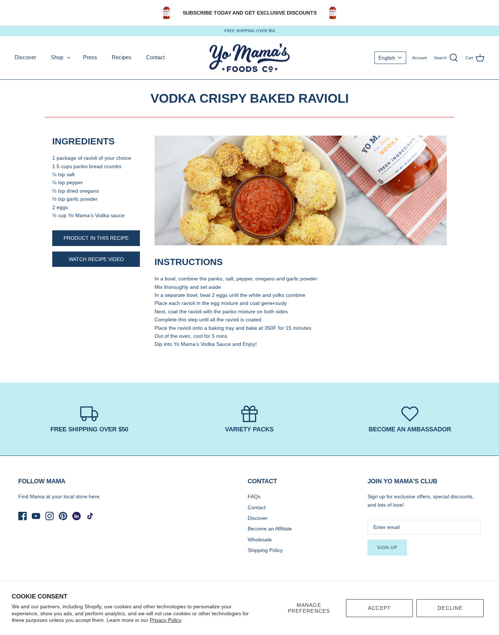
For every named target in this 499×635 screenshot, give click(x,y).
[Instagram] (49, 516)
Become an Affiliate (270, 529)
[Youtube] (36, 516)
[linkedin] (76, 516)
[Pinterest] (63, 516)
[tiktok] (90, 516)
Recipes (122, 57)
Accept (379, 608)
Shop (57, 57)
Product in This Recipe (96, 238)
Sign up (387, 547)
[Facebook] (22, 516)
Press (90, 57)
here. (95, 496)
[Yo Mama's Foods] (249, 58)
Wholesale (260, 540)
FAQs (254, 496)
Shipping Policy (265, 550)
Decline (450, 608)
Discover (25, 57)
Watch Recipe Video (96, 259)
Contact (155, 57)
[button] (390, 58)
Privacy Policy (166, 620)
